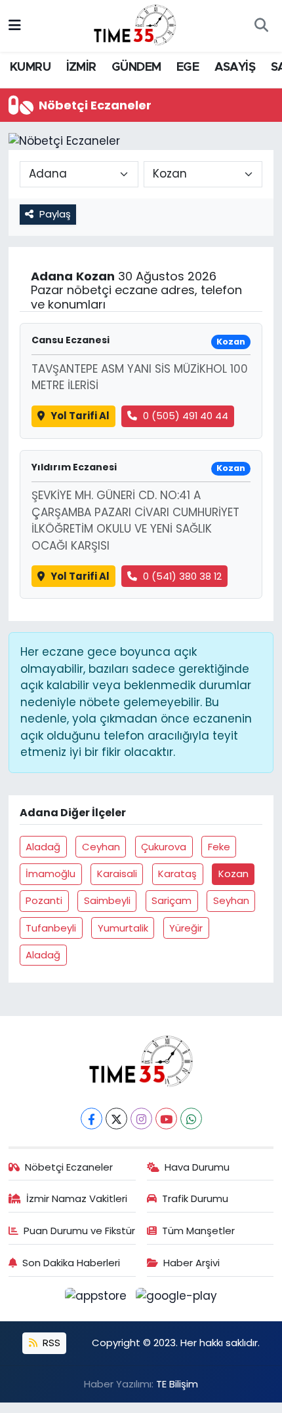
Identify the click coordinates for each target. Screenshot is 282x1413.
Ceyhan (101, 847)
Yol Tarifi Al (80, 416)
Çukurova (163, 847)
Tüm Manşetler (198, 1230)
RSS (50, 1342)
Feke (219, 847)
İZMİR (81, 67)
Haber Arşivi (191, 1263)
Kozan (233, 873)
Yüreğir (186, 928)
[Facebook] (91, 1118)
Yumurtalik (123, 928)
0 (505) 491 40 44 (185, 416)
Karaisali (117, 873)
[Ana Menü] (15, 25)
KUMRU (30, 67)
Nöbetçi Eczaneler (69, 1167)
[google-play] (176, 1298)
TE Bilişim (177, 1384)
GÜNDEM (136, 67)
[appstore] (97, 1298)
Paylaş (55, 214)
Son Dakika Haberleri (71, 1263)
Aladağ (43, 847)
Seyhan (231, 900)
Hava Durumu (197, 1167)
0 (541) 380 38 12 (182, 576)
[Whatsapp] (191, 1118)
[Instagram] (141, 1118)
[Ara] (261, 26)
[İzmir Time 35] (135, 25)
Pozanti (44, 900)
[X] (116, 1118)
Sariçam (171, 900)
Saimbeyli (107, 900)
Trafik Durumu (195, 1198)
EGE (187, 67)
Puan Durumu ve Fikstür (79, 1230)
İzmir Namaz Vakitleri (76, 1198)
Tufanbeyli (51, 928)
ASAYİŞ (234, 67)
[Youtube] (166, 1118)
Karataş (177, 873)
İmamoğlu (50, 873)
